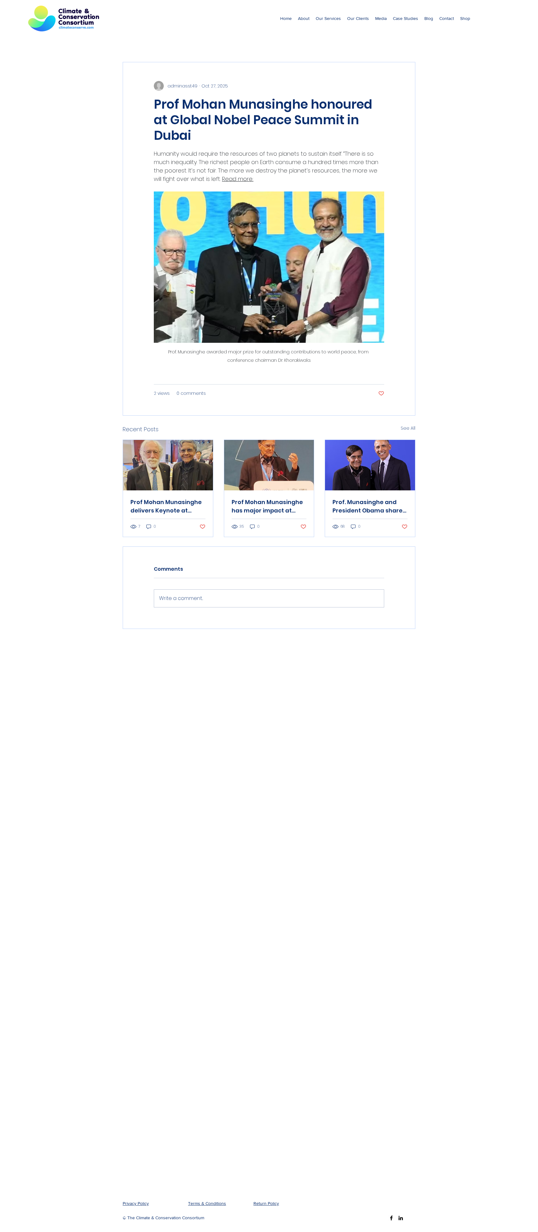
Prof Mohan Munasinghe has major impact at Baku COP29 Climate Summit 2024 (267, 506)
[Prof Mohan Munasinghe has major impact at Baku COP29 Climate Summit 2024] (269, 465)
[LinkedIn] (401, 1218)
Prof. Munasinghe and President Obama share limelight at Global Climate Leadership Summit (368, 506)
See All (408, 428)
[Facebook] (391, 1218)
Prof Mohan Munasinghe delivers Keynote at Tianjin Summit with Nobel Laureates (166, 506)
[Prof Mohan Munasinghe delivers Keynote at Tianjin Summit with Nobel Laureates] (168, 465)
